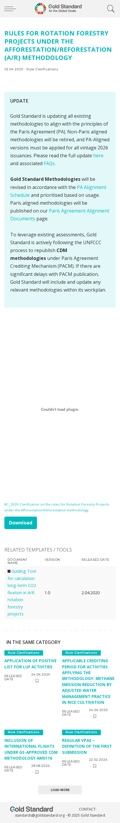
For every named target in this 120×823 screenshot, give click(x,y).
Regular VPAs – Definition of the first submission (87, 746)
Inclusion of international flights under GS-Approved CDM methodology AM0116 (31, 749)
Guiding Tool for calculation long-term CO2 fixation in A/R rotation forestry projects (22, 592)
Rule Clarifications (42, 69)
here (98, 155)
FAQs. (50, 163)
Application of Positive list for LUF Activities (30, 663)
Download (20, 522)
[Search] (109, 8)
